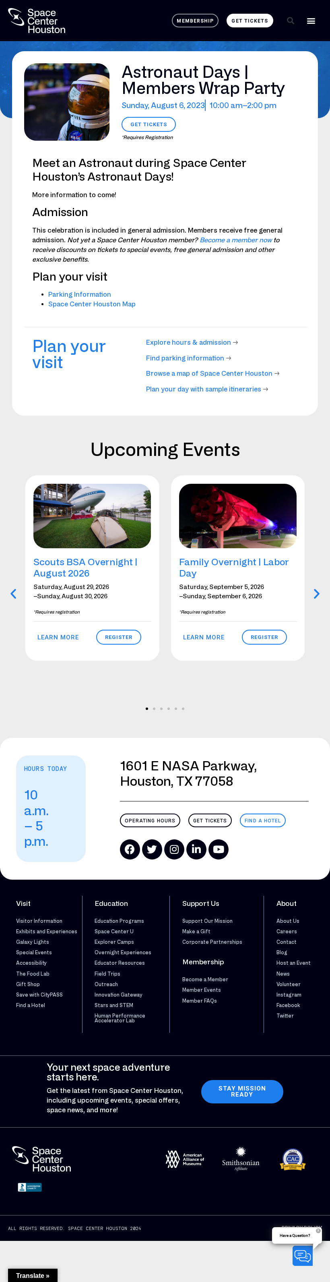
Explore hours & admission (188, 342)
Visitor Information (39, 921)
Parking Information (79, 294)
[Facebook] (130, 849)
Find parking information (185, 358)
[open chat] (304, 1256)
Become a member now (236, 239)
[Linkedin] (196, 849)
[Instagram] (174, 849)
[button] (290, 20)
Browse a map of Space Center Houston (209, 373)
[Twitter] (152, 849)
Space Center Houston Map (92, 304)
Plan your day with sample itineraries (203, 389)
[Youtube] (218, 849)
